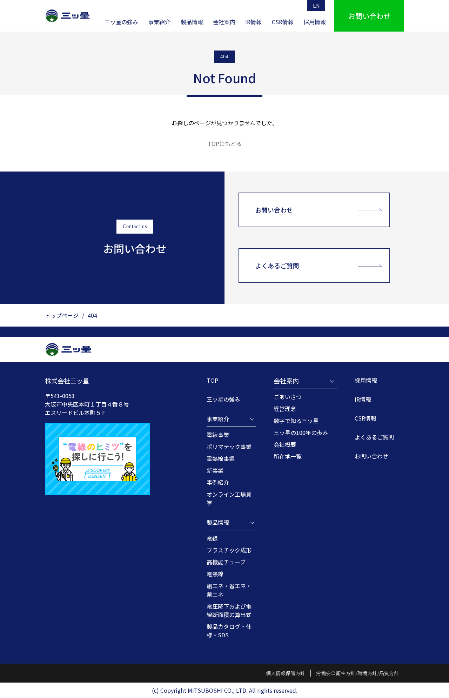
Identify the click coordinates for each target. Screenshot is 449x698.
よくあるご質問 (277, 265)
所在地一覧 (288, 456)
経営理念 (285, 408)
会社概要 (285, 444)
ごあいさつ (288, 396)
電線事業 (218, 434)
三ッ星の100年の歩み (301, 432)
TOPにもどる (225, 143)
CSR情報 (283, 22)
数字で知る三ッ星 (296, 420)
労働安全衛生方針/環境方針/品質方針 (357, 673)
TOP (212, 380)
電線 (212, 538)
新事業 (215, 470)
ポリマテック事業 (229, 446)
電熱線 (215, 574)
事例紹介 (218, 482)
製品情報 (192, 22)
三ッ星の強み (121, 22)
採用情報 (314, 22)
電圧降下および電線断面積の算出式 (229, 610)
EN (316, 5)
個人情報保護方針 (285, 673)
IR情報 (253, 22)
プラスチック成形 (229, 550)
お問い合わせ (274, 209)
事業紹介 (159, 22)
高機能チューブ (226, 562)
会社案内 (224, 22)
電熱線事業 (221, 458)
